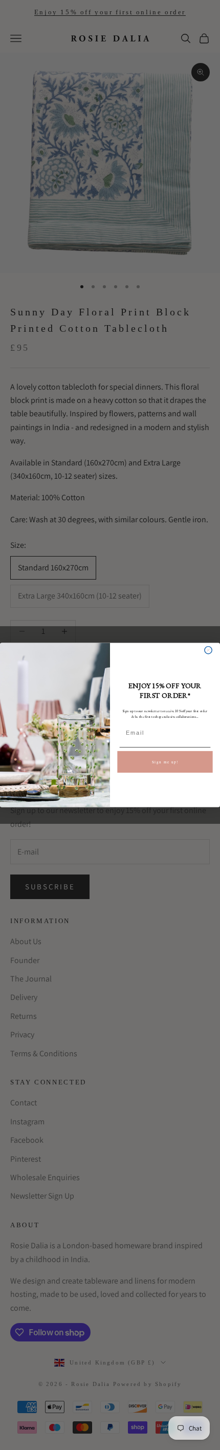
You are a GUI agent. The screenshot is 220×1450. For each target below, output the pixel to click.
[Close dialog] (208, 650)
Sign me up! (165, 761)
